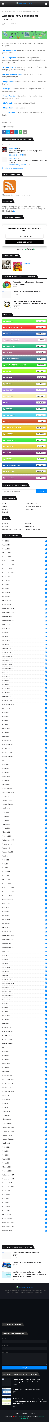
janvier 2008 (24, 1171)
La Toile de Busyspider (33, 529)
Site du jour (23, 440)
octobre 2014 (24, 848)
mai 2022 (24, 589)
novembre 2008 (24, 1131)
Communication (23, 359)
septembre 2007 (24, 1187)
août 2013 (24, 904)
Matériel (23, 409)
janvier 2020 (24, 700)
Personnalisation (23, 428)
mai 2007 (24, 1203)
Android (23, 321)
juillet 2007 (24, 1195)
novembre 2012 (24, 940)
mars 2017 (24, 732)
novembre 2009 (24, 1083)
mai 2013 (24, 916)
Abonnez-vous (24, 242)
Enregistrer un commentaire (12, 168)
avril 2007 (24, 1207)
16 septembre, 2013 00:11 (19, 165)
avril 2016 (24, 776)
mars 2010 (24, 1067)
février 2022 (24, 601)
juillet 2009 (24, 1099)
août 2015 (24, 808)
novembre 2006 (24, 1227)
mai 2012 (24, 964)
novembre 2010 (24, 1035)
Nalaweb (28, 524)
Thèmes (23, 459)
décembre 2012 (24, 936)
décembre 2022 (24, 561)
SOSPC (4, 503)
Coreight (5, 526)
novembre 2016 (24, 748)
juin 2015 (24, 816)
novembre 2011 (24, 987)
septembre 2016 (24, 756)
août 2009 (24, 1095)
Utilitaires (23, 471)
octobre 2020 (24, 664)
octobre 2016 (24, 752)
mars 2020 (24, 692)
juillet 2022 (24, 581)
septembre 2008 (24, 1139)
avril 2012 (24, 968)
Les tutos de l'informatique (11, 529)
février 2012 (24, 976)
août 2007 (24, 1191)
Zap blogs (11, 11)
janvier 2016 (24, 788)
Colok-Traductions (31, 503)
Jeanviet (5, 524)
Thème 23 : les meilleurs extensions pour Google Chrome (28, 283)
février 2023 (24, 553)
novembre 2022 (24, 565)
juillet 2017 (24, 716)
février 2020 (24, 696)
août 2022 (24, 577)
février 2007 (24, 1215)
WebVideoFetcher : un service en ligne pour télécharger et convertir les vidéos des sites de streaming (29, 1401)
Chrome (23, 352)
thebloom (7, 24)
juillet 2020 (24, 676)
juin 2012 (24, 960)
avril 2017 (24, 728)
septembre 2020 (24, 668)
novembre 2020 (24, 661)
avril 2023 (24, 545)
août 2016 (24, 760)
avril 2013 (24, 920)
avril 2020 (24, 688)
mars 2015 (24, 828)
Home (17, 1413)
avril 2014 (24, 872)
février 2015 (24, 832)
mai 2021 (24, 637)
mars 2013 (24, 924)
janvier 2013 (24, 932)
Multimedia (23, 415)
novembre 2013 (24, 892)
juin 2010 (24, 1055)
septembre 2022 (24, 573)
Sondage (23, 446)
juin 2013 (24, 912)
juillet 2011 (24, 1003)
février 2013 (24, 928)
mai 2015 (24, 820)
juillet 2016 (24, 764)
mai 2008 (24, 1155)
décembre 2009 (24, 1079)
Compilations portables (23, 365)
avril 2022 (24, 593)
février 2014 (24, 880)
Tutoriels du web (23, 465)
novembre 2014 (24, 844)
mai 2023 (24, 541)
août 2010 (24, 1047)
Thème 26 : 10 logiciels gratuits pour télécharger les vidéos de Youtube (26, 1380)
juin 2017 (24, 720)
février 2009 (24, 1119)
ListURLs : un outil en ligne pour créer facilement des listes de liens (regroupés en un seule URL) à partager (29, 1274)
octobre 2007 (24, 1183)
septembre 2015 (24, 804)
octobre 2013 (24, 896)
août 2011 (24, 999)
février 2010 (24, 1071)
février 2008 (24, 1167)
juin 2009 (24, 1103)
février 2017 (24, 736)
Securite (23, 434)
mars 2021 (24, 645)
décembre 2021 (24, 609)
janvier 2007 (24, 1219)
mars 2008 (24, 1163)
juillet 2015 (24, 812)
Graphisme (23, 390)
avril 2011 (24, 1015)
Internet (23, 396)
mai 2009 (24, 1107)
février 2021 (24, 649)
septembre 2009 (24, 1091)
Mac (23, 402)
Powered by (19, 249)
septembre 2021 (24, 621)
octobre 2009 (24, 1087)
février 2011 (24, 1023)
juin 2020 (24, 680)
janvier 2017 (24, 740)
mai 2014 (24, 868)
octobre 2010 (24, 1039)
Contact (32, 1413)
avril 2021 (24, 641)
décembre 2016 (24, 744)
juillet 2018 (24, 712)
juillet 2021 (24, 629)
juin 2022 (24, 585)
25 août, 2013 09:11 (16, 155)
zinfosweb (13, 148)
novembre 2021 (24, 613)
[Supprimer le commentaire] (25, 155)
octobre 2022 (24, 569)
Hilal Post (12, 158)
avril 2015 (24, 824)
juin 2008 (24, 1151)
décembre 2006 (24, 1223)
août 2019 (24, 708)
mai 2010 (24, 1059)
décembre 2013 (24, 888)
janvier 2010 (24, 1075)
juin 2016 (24, 768)
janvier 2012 (24, 979)
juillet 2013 (24, 908)
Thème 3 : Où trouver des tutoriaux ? (27, 292)
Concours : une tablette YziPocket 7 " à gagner (28, 1254)
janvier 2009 (24, 1123)
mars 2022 (24, 597)
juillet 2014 (24, 860)
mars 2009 (24, 1115)
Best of (23, 334)
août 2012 (24, 952)
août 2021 (24, 625)
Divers (23, 371)
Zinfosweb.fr (29, 526)
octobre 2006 (24, 1231)
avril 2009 (24, 1111)
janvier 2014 (24, 884)
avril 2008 (24, 1159)
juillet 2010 (24, 1051)
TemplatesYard (22, 1417)
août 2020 (24, 672)
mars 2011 (24, 1019)
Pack (23, 421)
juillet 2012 (24, 956)
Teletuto (5, 506)
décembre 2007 (24, 1175)
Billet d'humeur (23, 340)
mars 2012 (24, 972)
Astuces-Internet (30, 509)
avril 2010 (24, 1063)
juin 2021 (24, 633)
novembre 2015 (24, 796)
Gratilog (5, 509)
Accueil (4, 11)
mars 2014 (24, 876)
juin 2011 (24, 1007)
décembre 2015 (24, 792)
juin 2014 (24, 864)
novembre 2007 (24, 1179)
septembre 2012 (24, 948)
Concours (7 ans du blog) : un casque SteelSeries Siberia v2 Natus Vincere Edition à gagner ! (29, 303)
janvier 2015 (24, 836)
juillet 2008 (24, 1147)
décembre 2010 (24, 1031)
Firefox (23, 384)
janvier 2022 (24, 605)
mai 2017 (24, 724)
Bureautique (23, 346)
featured (23, 377)
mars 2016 (24, 780)
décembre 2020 (24, 657)
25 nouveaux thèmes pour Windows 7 (27, 1389)
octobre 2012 (24, 944)
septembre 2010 (24, 1043)
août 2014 (24, 856)
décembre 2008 (24, 1127)
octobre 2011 (24, 991)
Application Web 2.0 (23, 327)
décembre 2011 (24, 983)
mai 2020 (24, 684)
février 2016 (24, 784)
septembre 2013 (24, 900)
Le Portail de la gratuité (33, 506)
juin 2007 (24, 1199)
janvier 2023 (24, 557)
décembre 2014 (24, 840)
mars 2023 (24, 549)
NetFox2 (5, 512)
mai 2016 (24, 772)
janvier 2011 (24, 1027)
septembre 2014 (24, 852)
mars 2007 (24, 1211)
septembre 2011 (24, 995)
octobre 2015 (24, 800)
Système (23, 453)
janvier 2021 (24, 653)
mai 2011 (24, 1011)
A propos (24, 1413)
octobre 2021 (24, 617)
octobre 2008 (24, 1135)
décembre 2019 (24, 704)
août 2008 (24, 1143)
